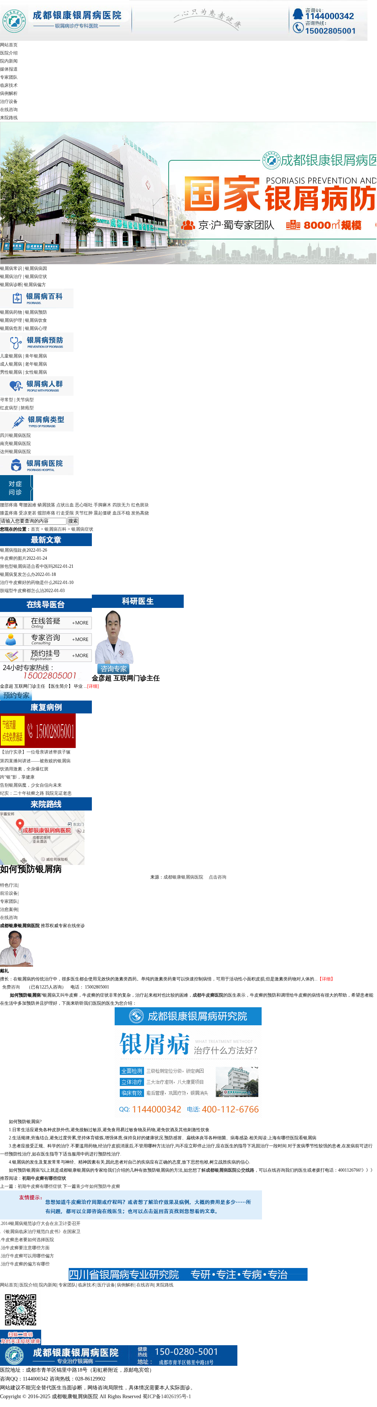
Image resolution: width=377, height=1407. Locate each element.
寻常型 (6, 399)
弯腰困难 (27, 504)
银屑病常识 (11, 268)
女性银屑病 (36, 372)
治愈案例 (9, 909)
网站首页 (9, 44)
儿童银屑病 (11, 356)
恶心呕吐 (84, 504)
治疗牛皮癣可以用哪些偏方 (27, 1255)
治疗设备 (9, 101)
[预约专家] (16, 699)
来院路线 (9, 117)
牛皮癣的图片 (13, 558)
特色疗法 (9, 885)
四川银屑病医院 (15, 435)
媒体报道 (9, 69)
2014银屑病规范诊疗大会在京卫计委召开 (40, 1223)
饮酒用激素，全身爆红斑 (24, 769)
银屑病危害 (11, 328)
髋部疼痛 (46, 513)
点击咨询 (217, 877)
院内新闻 (9, 61)
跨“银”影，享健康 (17, 777)
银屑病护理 (11, 320)
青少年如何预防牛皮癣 (98, 1186)
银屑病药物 (11, 312)
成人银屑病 (11, 364)
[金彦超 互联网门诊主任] (113, 662)
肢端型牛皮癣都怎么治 (22, 590)
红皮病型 (9, 407)
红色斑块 (140, 504)
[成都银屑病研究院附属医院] (183, 39)
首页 (35, 529)
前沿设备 (9, 893)
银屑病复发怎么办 (17, 574)
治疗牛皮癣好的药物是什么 (26, 582)
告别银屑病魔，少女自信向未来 (31, 785)
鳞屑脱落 (46, 504)
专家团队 (9, 77)
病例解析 (9, 93)
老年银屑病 (36, 364)
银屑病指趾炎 (13, 550)
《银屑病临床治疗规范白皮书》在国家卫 (40, 1231)
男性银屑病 (11, 372)
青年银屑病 (36, 356)
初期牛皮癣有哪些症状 (44, 1178)
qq (53, 625)
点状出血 (65, 504)
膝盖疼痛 (9, 513)
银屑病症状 (36, 276)
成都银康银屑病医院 (183, 877)
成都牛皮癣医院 (208, 995)
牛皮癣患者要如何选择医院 (27, 1239)
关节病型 (25, 399)
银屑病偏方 (35, 284)
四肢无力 (121, 504)
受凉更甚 (27, 513)
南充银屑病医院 (15, 443)
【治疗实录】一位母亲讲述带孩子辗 (35, 752)
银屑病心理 (36, 328)
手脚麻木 (102, 504)
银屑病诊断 (11, 284)
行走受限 (65, 513)
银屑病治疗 (11, 276)
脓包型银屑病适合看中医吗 (26, 566)
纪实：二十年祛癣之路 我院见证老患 (36, 793)
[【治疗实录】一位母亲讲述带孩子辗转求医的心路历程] (38, 746)
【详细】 (326, 979)
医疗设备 (106, 1284)
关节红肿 (84, 513)
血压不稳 (121, 513)
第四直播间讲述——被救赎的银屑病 (35, 760)
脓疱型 (27, 407)
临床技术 (9, 85)
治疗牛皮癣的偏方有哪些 (25, 1264)
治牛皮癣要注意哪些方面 (25, 1247)
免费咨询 (11, 987)
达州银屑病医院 (15, 451)
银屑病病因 (36, 268)
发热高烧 (140, 513)
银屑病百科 (55, 529)
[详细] (93, 686)
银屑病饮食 (36, 320)
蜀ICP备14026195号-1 (167, 1396)
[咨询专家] (110, 672)
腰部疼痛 (9, 504)
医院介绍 (9, 53)
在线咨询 (9, 109)
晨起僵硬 (102, 513)
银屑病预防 (36, 312)
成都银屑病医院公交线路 (230, 1170)
